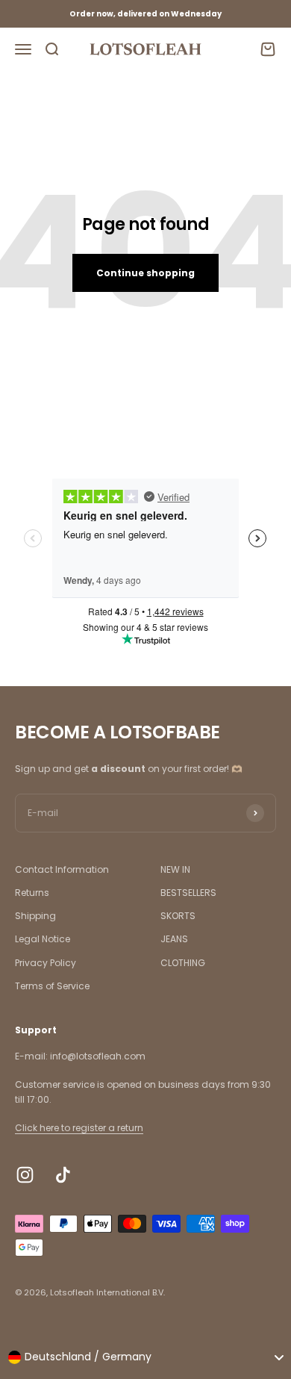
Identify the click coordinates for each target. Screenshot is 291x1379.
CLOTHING (182, 962)
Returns (32, 892)
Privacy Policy (45, 962)
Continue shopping (145, 273)
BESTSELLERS (188, 892)
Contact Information (62, 869)
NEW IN (175, 869)
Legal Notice (42, 939)
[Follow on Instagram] (25, 1175)
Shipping (35, 915)
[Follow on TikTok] (63, 1175)
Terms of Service (52, 986)
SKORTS (177, 915)
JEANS (174, 939)
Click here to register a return (79, 1127)
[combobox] (145, 1357)
